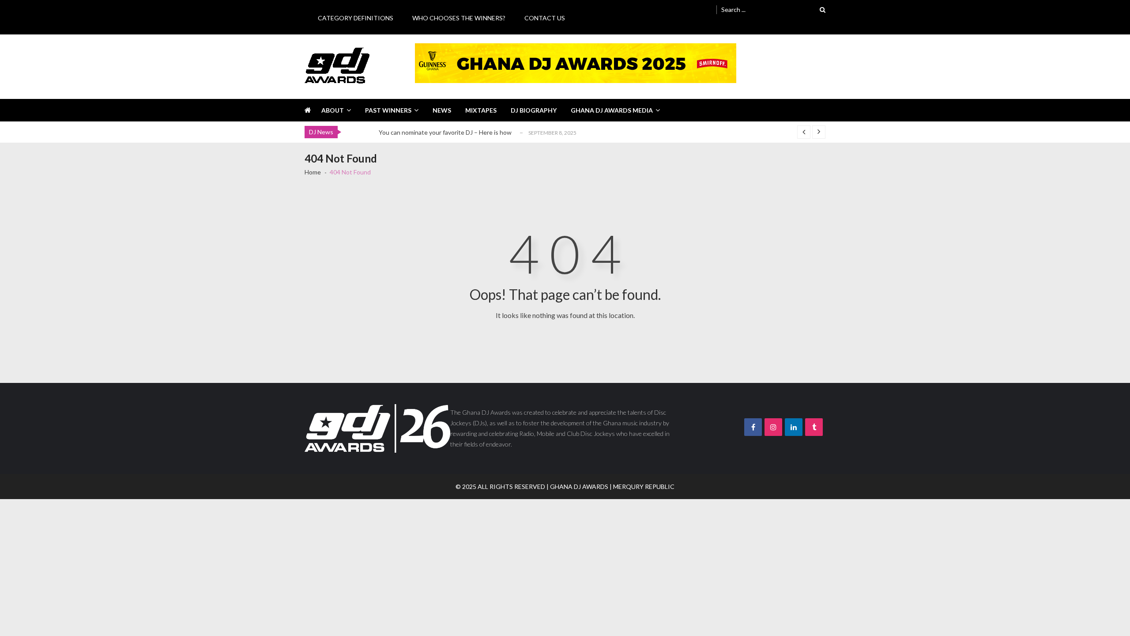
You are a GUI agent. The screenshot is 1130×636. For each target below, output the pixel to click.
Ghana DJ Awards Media (612, 110)
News (442, 110)
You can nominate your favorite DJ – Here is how (445, 132)
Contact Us (544, 18)
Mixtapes (481, 110)
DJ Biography (534, 110)
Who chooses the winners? (458, 18)
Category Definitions (355, 18)
